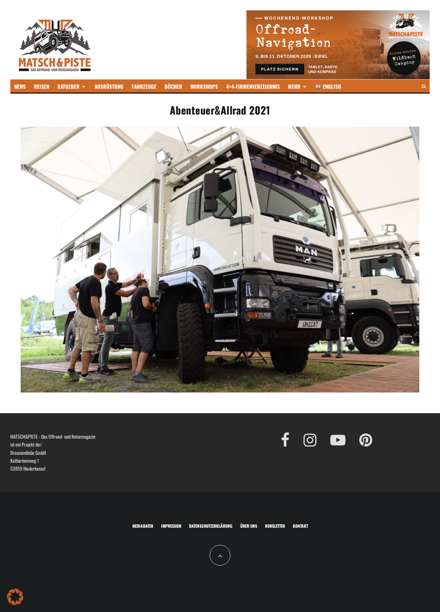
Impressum (171, 526)
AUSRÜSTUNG (109, 86)
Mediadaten (142, 526)
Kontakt (300, 526)
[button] (15, 597)
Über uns (248, 526)
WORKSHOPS (204, 86)
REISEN (41, 86)
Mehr (294, 86)
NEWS (20, 86)
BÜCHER (173, 86)
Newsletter (275, 526)
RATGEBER (68, 86)
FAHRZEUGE (144, 86)
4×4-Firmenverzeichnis (253, 86)
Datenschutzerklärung (210, 526)
